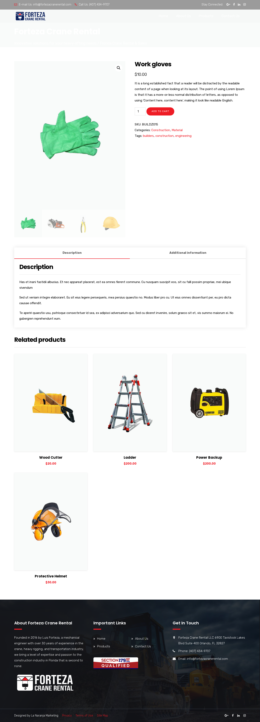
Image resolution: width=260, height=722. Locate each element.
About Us (183, 16)
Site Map (102, 715)
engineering (183, 136)
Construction (160, 130)
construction (164, 136)
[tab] (72, 253)
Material (177, 130)
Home (163, 16)
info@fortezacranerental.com (52, 4)
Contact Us (230, 16)
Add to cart (160, 111)
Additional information (187, 253)
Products (206, 16)
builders (148, 136)
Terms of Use (84, 715)
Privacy (67, 715)
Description (72, 253)
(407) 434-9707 (99, 4)
